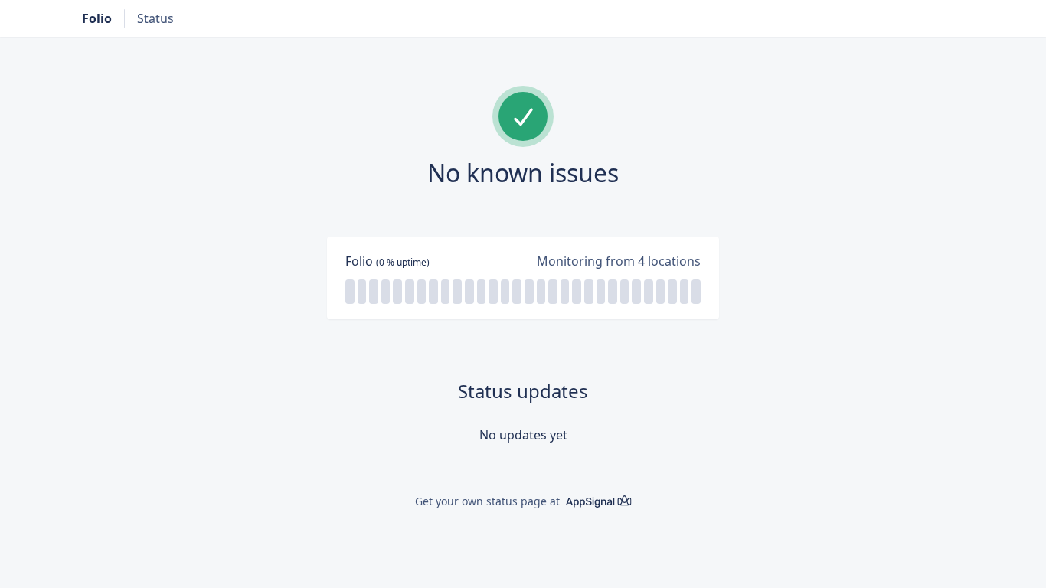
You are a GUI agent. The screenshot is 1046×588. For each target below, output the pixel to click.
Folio (97, 18)
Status (155, 18)
